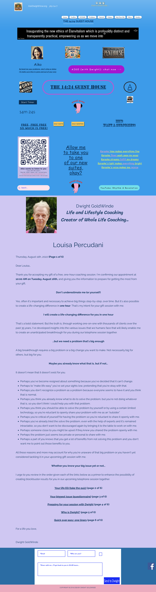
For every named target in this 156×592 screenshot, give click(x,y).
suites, (75, 167)
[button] (65, 17)
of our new (75, 162)
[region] (33, 125)
